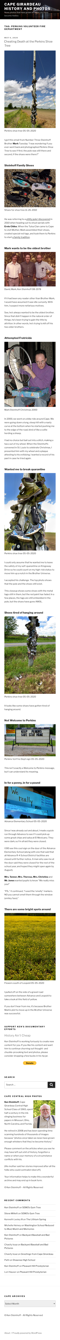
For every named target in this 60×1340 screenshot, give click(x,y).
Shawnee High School (24, 1260)
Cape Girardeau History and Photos (27, 6)
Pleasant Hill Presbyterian (35, 1266)
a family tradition (21, 237)
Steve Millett (11, 1213)
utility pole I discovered (38, 219)
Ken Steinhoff (11, 1207)
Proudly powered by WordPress (27, 1333)
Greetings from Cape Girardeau (37, 1254)
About (7, 1333)
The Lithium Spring (36, 1219)
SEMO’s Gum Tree (31, 1207)
